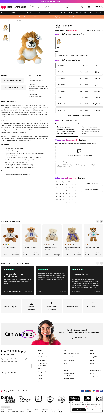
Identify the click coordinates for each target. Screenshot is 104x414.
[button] (49, 7)
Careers (40, 378)
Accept (79, 409)
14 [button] (57, 193)
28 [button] (57, 199)
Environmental (94, 367)
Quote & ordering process (71, 353)
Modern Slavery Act (95, 370)
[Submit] (29, 366)
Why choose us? (42, 357)
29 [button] (60, 199)
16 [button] (63, 193)
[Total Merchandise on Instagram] (5, 373)
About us (40, 353)
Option (57, 52)
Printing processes (69, 360)
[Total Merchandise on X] (8, 372)
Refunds (92, 363)
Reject (93, 409)
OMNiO (40, 368)
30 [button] (63, 199)
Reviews (40, 375)
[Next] (101, 221)
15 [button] (60, 193)
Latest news (67, 367)
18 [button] (69, 193)
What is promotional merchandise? (69, 374)
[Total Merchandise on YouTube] (12, 373)
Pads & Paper (31, 13)
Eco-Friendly (93, 13)
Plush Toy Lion (21, 21)
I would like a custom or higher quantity (79, 115)
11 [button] (69, 191)
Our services (67, 382)
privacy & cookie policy (92, 406)
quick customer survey (46, 17)
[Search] (67, 7)
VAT (96, 7)
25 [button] (69, 196)
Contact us (100, 30)
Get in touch (78, 337)
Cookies (92, 373)
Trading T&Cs (93, 357)
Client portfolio (42, 372)
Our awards (41, 360)
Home (3, 21)
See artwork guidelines (14, 80)
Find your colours (69, 378)
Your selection (5, 407)
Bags (2, 13)
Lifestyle (78, 13)
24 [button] (66, 196)
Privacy (92, 360)
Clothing (71, 13)
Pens (7, 13)
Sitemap (66, 370)
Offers (85, 13)
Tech (45, 13)
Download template (13, 87)
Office (39, 13)
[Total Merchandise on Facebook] (2, 373)
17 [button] (66, 193)
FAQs (65, 363)
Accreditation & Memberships (42, 364)
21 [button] (57, 196)
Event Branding (62, 13)
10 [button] (66, 191)
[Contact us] (74, 7)
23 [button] (63, 196)
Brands (22, 13)
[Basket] (89, 7)
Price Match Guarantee (96, 377)
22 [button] (60, 196)
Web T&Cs (92, 353)
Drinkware (15, 13)
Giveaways (52, 13)
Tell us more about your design (64, 162)
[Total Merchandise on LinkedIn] (15, 373)
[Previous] (97, 221)
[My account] (81, 7)
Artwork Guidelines (67, 143)
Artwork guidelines (69, 357)
